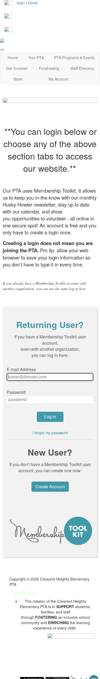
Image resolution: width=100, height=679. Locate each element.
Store (17, 79)
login (21, 2)
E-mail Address (21, 369)
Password (16, 392)
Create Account (50, 486)
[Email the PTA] (8, 30)
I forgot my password (50, 432)
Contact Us (25, 592)
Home (13, 57)
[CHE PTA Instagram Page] (8, 17)
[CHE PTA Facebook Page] (8, 3)
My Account (58, 79)
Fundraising (49, 68)
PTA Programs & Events (74, 57)
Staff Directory (82, 68)
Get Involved (16, 68)
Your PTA (36, 57)
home (33, 2)
